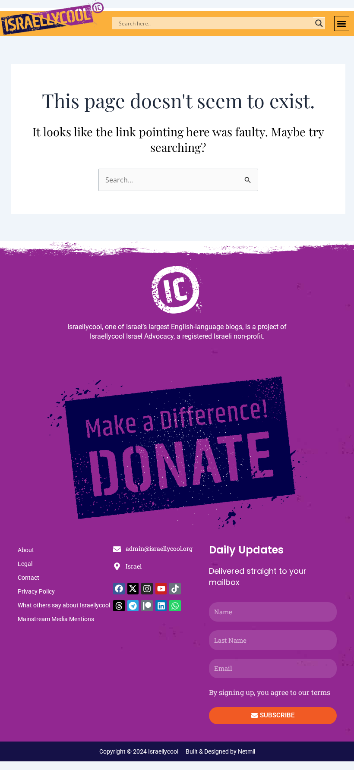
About (26, 550)
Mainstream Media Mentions (56, 619)
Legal (25, 563)
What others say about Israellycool (64, 605)
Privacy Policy (36, 591)
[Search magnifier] (319, 23)
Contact (28, 577)
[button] (341, 23)
